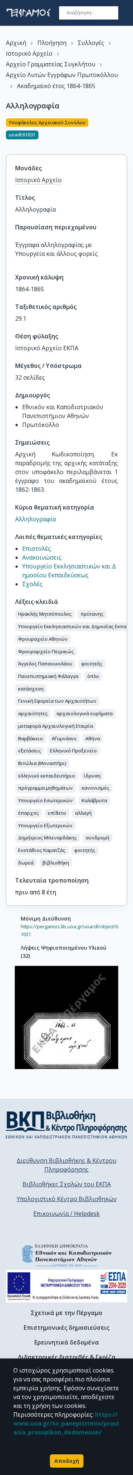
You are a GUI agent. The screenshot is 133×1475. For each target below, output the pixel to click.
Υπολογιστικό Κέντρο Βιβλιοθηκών (67, 1199)
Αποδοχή (66, 1460)
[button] (45, 614)
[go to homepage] (28, 13)
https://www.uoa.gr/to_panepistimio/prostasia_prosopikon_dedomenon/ (66, 1423)
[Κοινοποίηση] (124, 132)
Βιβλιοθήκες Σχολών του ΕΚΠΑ (67, 1184)
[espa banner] (66, 1286)
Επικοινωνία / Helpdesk (66, 1214)
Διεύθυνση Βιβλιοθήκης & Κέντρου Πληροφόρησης (66, 1164)
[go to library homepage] (66, 1124)
